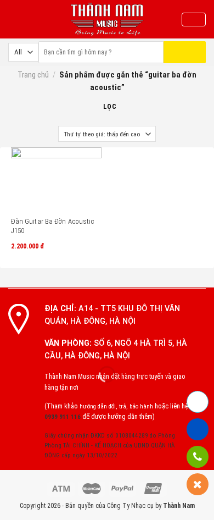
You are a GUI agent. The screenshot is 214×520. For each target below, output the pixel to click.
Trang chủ (33, 75)
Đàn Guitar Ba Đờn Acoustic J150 (52, 226)
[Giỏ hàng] (194, 20)
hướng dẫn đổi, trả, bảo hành (116, 406)
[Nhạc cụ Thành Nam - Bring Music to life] (107, 19)
